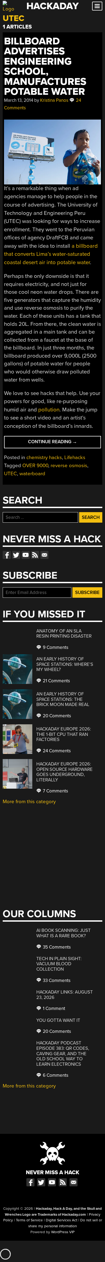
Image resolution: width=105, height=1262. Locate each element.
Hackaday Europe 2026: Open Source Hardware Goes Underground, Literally (64, 772)
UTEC (10, 474)
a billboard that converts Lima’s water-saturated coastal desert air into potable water (51, 254)
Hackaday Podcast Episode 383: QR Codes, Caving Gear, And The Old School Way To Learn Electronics (62, 1053)
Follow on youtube (26, 555)
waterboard (32, 474)
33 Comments (56, 980)
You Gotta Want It (58, 1020)
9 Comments (55, 647)
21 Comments (56, 681)
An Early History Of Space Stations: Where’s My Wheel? (64, 664)
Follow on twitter (16, 555)
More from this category (29, 802)
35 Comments (56, 947)
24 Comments (56, 751)
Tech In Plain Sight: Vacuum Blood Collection (59, 964)
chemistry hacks (44, 457)
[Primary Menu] (97, 6)
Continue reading (64, 443)
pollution (49, 409)
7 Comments (55, 791)
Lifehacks (74, 457)
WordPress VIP (63, 1232)
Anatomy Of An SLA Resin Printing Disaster (64, 633)
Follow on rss (35, 555)
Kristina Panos (54, 100)
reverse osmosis (69, 466)
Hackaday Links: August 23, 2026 (64, 994)
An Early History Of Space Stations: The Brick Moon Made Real (62, 699)
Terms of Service (29, 1220)
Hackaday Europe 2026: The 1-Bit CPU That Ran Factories (63, 734)
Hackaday (52, 6)
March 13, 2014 (18, 100)
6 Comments (55, 1075)
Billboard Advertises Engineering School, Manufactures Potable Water (45, 66)
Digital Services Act (61, 1220)
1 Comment (53, 1008)
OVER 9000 (35, 466)
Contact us (44, 555)
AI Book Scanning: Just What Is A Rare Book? (63, 933)
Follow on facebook (7, 555)
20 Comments (56, 716)
